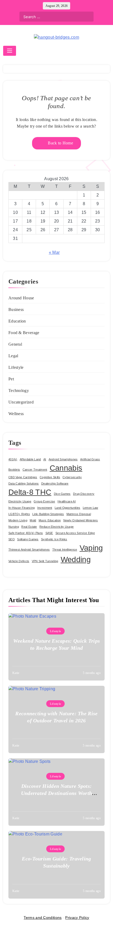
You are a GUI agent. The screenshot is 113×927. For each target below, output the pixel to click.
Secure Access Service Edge (75, 533)
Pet (11, 379)
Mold (33, 520)
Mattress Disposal (78, 514)
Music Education (50, 520)
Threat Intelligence (64, 549)
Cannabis (66, 468)
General (15, 344)
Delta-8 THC (29, 492)
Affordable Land (30, 459)
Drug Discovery (83, 493)
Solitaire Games (28, 539)
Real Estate (29, 526)
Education (17, 321)
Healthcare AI (67, 501)
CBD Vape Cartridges (22, 477)
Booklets (14, 469)
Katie (15, 673)
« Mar (54, 252)
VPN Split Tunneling (45, 561)
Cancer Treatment (35, 469)
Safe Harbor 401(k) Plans (25, 533)
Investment (44, 507)
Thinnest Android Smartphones (29, 549)
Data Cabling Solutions (23, 483)
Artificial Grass (90, 459)
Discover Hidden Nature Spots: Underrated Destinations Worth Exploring (56, 793)
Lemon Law (90, 507)
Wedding (76, 559)
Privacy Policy (77, 917)
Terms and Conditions (42, 917)
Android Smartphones (63, 459)
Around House (21, 298)
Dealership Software (55, 483)
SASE (49, 533)
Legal (13, 356)
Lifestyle (16, 367)
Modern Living (17, 520)
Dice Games (62, 493)
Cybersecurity (72, 477)
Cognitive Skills (50, 477)
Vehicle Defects (18, 561)
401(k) (12, 459)
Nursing (13, 526)
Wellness (16, 413)
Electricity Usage (19, 501)
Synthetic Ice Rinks (54, 539)
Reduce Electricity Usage (56, 526)
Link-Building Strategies (48, 514)
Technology (18, 390)
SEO (11, 539)
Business (16, 309)
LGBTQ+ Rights (19, 514)
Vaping (91, 547)
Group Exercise (44, 501)
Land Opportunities (67, 507)
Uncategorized (21, 402)
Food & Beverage (23, 332)
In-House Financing (21, 507)
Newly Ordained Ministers (80, 520)
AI (44, 459)
